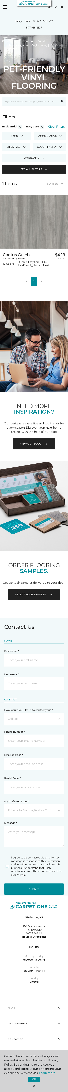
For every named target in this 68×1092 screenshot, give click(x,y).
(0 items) (62, 7)
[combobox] (30, 101)
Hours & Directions (34, 936)
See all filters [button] (31, 169)
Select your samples (30, 594)
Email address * (13, 755)
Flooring (27, 41)
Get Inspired (17, 1023)
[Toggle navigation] (5, 7)
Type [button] (14, 135)
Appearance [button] (47, 135)
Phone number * (14, 732)
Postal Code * (12, 778)
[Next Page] (41, 281)
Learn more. (47, 1073)
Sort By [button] (52, 183)
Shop (11, 1008)
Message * (10, 823)
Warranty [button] (31, 158)
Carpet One (9, 41)
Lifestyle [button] (14, 146)
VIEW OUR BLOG (30, 443)
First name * (11, 651)
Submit (34, 889)
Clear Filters (56, 126)
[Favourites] (55, 7)
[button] (49, 7)
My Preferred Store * (16, 801)
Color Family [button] (47, 146)
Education (16, 1039)
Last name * (11, 674)
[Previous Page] (26, 281)
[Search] (62, 101)
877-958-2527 (34, 27)
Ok (34, 1079)
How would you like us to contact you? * (28, 710)
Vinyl (41, 41)
